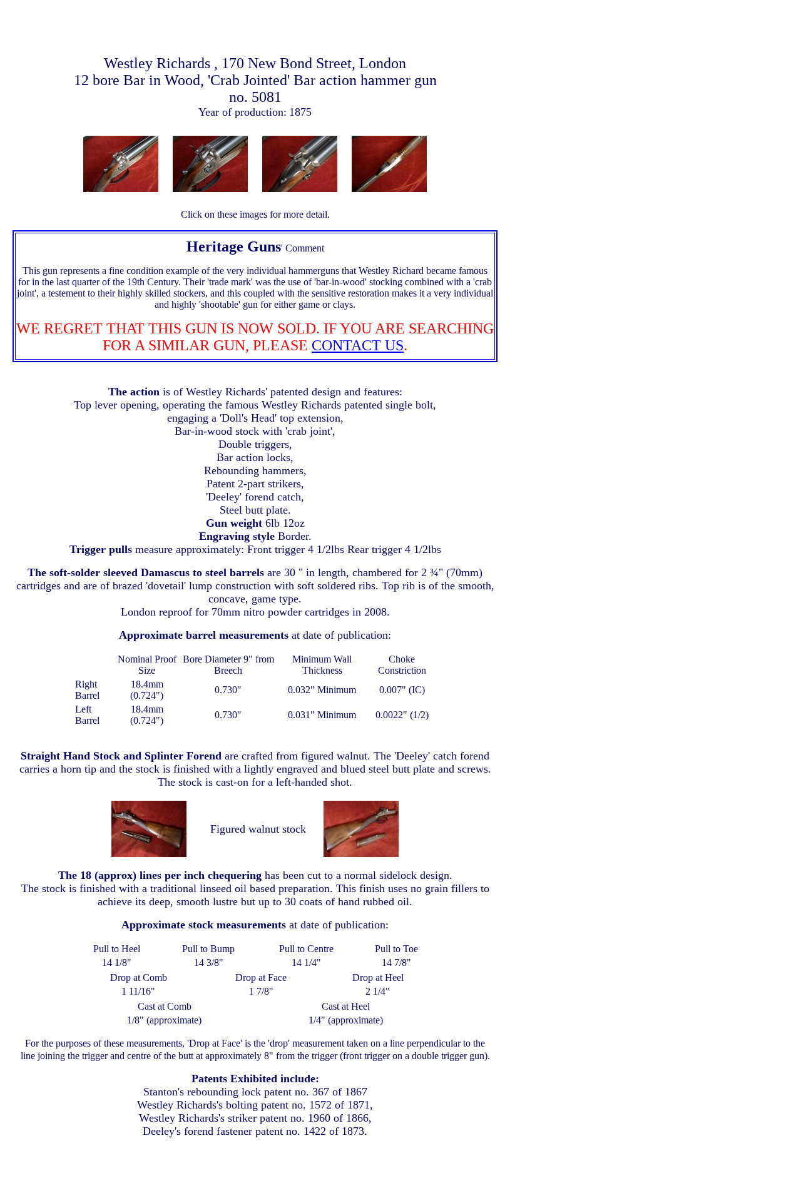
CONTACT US (358, 345)
